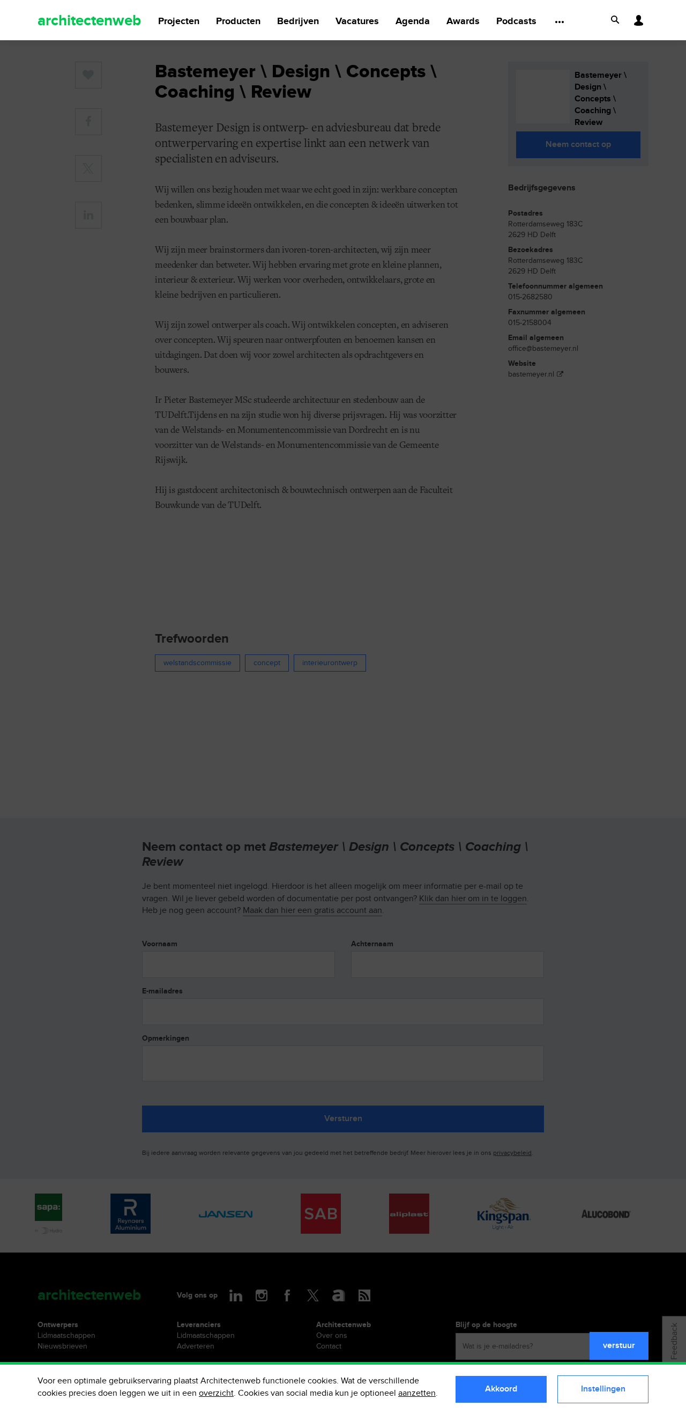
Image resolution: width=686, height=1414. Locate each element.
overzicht (216, 1393)
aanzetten (417, 1393)
